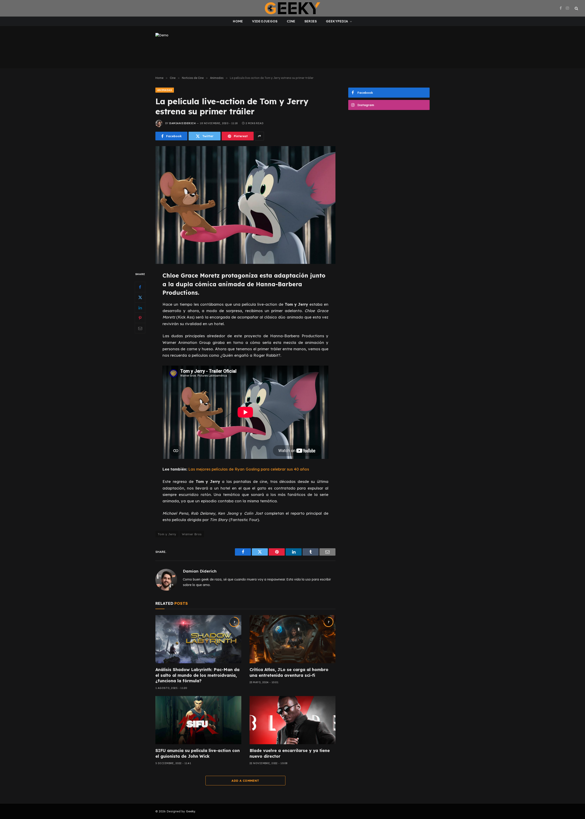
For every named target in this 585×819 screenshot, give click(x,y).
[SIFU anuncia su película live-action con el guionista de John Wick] (198, 720)
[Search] (576, 8)
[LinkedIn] (140, 307)
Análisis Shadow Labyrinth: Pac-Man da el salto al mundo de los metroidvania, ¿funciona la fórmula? (197, 675)
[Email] (140, 328)
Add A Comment (245, 780)
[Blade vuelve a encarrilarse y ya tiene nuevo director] (292, 720)
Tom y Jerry (167, 534)
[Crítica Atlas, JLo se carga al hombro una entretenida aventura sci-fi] (292, 639)
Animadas (164, 90)
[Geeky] (292, 8)
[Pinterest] (140, 318)
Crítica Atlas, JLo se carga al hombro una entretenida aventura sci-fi (289, 672)
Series (310, 21)
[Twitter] (140, 297)
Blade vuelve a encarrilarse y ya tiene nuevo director (290, 753)
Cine (291, 21)
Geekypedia (337, 21)
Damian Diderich (182, 123)
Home (238, 21)
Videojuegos (265, 21)
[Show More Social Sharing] (259, 136)
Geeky (190, 811)
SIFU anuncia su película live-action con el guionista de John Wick (197, 753)
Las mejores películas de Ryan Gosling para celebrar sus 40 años (248, 469)
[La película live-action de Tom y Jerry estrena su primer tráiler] (245, 205)
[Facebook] (140, 287)
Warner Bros (192, 534)
